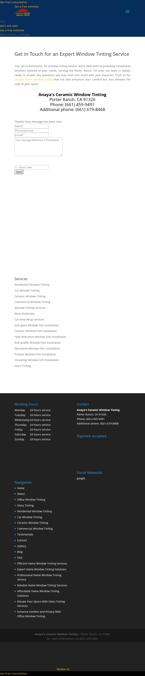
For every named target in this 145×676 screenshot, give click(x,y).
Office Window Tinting (31, 499)
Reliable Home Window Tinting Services (42, 585)
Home (21, 488)
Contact (22, 540)
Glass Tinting (25, 505)
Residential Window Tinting (34, 511)
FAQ (19, 557)
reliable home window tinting (34, 79)
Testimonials (25, 534)
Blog (20, 552)
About (21, 494)
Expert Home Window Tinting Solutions (41, 569)
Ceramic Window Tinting (32, 523)
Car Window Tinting (29, 517)
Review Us (63, 669)
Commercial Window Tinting (35, 528)
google (81, 478)
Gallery (21, 546)
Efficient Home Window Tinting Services (42, 563)
